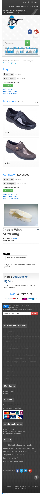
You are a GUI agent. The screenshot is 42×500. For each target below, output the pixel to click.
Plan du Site (9, 429)
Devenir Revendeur (22, 6)
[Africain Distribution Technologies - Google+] (36, 31)
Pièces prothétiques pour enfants (18, 358)
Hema (15, 238)
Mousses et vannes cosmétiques (17, 348)
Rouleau (9, 368)
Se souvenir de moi (12, 82)
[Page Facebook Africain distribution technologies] (30, 31)
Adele (7, 132)
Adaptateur (10, 331)
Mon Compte (34, 6)
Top (36, 478)
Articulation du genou (13, 335)
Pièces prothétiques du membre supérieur (21, 355)
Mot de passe (10, 78)
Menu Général (14, 61)
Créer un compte (9, 89)
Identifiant (9, 74)
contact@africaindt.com (21, 13)
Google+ (5, 494)
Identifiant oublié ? (10, 91)
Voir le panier (34, 2)
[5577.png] (21, 215)
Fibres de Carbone (12, 342)
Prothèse (9, 365)
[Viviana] (21, 150)
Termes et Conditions (13, 434)
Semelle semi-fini (28, 61)
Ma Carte (8, 394)
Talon (7, 378)
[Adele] (21, 118)
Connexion (11, 6)
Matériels (9, 345)
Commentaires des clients (16, 258)
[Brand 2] (21, 298)
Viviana (7, 163)
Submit (34, 314)
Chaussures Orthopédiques (16, 338)
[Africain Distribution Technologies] (17, 470)
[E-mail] (38, 229)
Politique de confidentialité (15, 432)
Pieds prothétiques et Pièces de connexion (21, 362)
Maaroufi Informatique (25, 486)
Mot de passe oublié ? (11, 94)
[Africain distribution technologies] (15, 22)
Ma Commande (10, 391)
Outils (8, 352)
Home (5, 61)
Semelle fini (10, 372)
